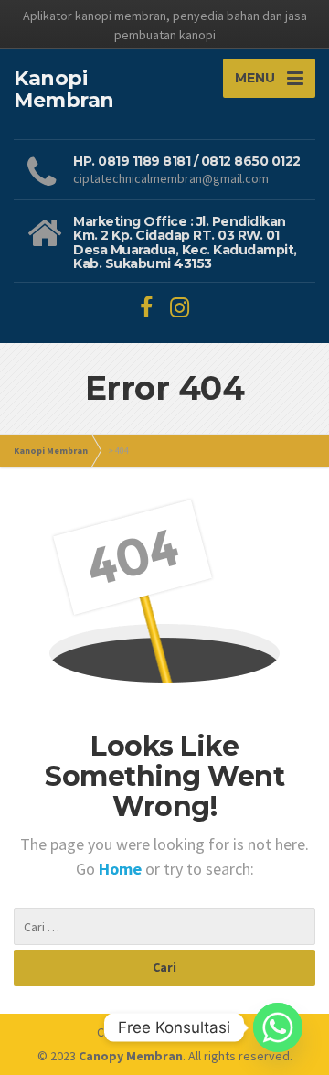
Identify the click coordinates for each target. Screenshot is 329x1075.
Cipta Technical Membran (164, 1032)
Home (122, 868)
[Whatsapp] (277, 1027)
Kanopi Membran (51, 451)
